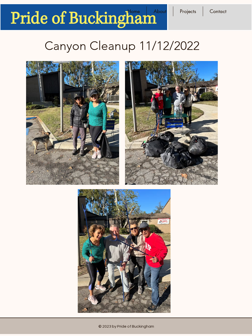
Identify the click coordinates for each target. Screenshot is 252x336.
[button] (188, 11)
